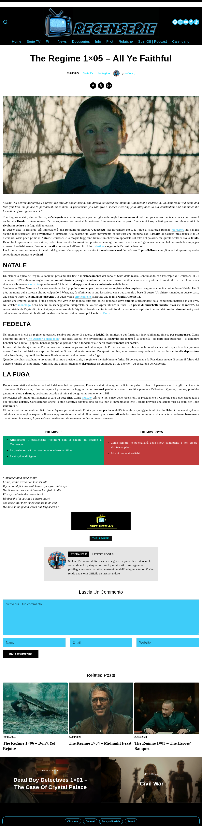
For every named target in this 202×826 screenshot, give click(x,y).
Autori (131, 821)
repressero (178, 229)
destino (99, 246)
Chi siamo (73, 821)
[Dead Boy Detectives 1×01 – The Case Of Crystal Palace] (50, 780)
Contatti (90, 821)
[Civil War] (151, 780)
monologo (24, 304)
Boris (106, 313)
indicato (87, 397)
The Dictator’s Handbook (43, 338)
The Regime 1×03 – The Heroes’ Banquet (162, 746)
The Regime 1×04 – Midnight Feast (100, 743)
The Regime (103, 73)
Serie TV (88, 73)
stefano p (129, 73)
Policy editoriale (111, 821)
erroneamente (83, 296)
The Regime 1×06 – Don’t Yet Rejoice (29, 746)
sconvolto (34, 284)
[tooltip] (175, 22)
